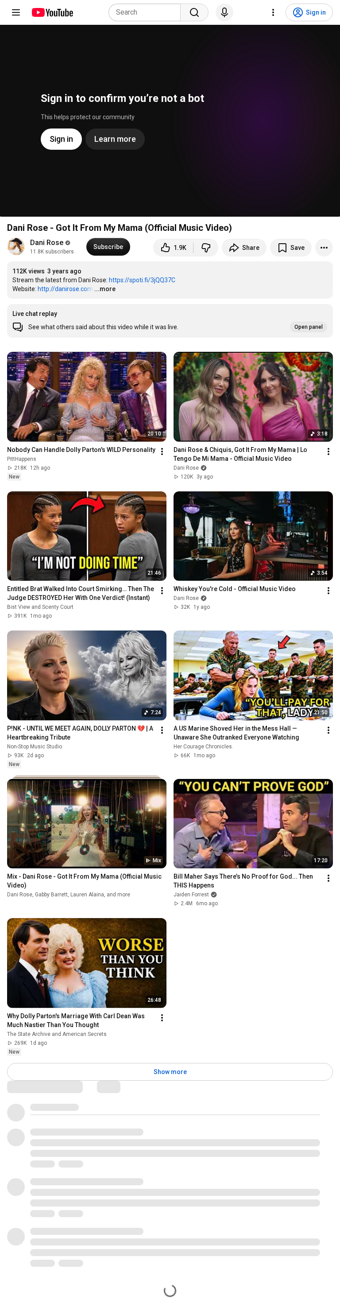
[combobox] (147, 12)
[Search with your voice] (224, 12)
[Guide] (16, 12)
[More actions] (324, 248)
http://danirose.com (65, 288)
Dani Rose (46, 242)
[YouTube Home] (52, 12)
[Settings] (273, 12)
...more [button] (105, 288)
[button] (170, 321)
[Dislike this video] (205, 248)
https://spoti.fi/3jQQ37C (142, 280)
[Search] (194, 12)
